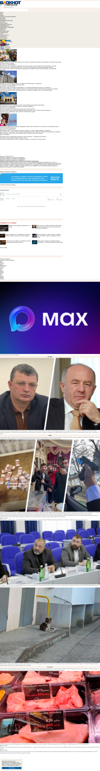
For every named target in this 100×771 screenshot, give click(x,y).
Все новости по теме (5, 64)
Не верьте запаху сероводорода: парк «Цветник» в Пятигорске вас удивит (17, 111)
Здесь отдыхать (4, 91)
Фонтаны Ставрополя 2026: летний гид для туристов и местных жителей (17, 109)
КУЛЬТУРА (2, 22)
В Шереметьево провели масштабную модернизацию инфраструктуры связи (83, 515)
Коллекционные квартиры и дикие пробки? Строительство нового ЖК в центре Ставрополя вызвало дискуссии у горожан (29, 88)
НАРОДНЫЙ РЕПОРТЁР (6, 24)
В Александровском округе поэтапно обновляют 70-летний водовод (75, 751)
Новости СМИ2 (3, 247)
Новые (2, 198)
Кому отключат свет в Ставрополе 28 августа (55, 670)
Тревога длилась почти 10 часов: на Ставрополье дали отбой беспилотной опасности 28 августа (66, 585)
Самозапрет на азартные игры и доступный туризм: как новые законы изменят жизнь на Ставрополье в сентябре (66, 663)
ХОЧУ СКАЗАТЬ (4, 37)
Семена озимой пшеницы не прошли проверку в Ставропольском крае (31, 670)
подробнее (11, 260)
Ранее (13, 198)
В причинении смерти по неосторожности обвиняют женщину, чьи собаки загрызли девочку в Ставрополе (25, 130)
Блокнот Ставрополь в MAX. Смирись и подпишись (9, 354)
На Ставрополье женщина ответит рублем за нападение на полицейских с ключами (18, 516)
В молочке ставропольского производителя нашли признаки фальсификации (47, 437)
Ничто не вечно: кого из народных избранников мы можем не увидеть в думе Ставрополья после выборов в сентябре (28, 66)
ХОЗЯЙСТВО (3, 36)
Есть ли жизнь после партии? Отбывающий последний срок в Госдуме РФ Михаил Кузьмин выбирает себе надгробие (28, 68)
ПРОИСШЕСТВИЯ (4, 31)
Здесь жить (2, 70)
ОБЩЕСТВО (3, 28)
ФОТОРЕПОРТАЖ (4, 35)
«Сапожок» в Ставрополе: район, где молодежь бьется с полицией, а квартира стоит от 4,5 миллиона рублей (26, 90)
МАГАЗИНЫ (7, 47)
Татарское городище (11, 184)
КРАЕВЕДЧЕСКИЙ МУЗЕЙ (6, 20)
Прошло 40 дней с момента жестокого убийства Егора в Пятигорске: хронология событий (21, 133)
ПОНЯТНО (12, 768)
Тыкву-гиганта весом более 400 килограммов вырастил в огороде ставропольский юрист (44, 438)
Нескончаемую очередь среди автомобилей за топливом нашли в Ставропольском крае (70, 512)
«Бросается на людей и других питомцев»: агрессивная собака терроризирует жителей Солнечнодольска (22, 663)
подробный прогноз (4, 260)
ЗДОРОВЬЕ (3, 18)
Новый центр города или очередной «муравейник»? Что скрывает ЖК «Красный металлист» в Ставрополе (25, 87)
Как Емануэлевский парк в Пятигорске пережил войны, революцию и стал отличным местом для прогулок (25, 110)
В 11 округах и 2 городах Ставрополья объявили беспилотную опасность (16, 668)
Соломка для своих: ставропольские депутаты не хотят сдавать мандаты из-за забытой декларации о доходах (26, 67)
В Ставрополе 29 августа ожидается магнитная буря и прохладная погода (16, 437)
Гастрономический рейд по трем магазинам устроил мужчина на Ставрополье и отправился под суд (36, 432)
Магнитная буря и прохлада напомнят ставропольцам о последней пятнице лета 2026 (48, 668)
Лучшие (8, 198)
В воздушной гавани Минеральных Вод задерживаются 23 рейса (54, 515)
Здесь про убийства (4, 113)
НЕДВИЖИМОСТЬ (4, 26)
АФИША (2, 15)
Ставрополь (3, 184)
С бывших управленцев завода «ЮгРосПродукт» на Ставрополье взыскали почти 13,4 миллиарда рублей (69, 744)
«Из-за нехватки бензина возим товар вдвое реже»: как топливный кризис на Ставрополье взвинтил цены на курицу (24, 744)
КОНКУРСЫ (3, 19)
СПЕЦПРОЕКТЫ (4, 32)
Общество (2, 156)
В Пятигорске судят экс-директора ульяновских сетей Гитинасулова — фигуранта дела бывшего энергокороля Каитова (24, 430)
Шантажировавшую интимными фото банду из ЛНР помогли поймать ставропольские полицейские (21, 515)
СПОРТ (1, 34)
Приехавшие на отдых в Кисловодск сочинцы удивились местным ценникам (50, 516)
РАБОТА (9, 40)
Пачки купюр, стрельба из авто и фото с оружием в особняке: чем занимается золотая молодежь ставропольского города (25, 512)
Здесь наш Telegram (5, 134)
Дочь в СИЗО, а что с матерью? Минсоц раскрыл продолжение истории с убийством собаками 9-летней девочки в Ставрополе (30, 131)
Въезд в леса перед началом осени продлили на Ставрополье (76, 437)
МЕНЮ (1, 12)
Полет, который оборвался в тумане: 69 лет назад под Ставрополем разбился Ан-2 (65, 430)
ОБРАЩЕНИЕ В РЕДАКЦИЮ (7, 27)
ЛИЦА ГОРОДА (3, 23)
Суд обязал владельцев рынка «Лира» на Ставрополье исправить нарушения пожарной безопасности (67, 519)
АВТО (1, 14)
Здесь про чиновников (5, 48)
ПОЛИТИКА (3, 30)
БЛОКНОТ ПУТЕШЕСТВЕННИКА (8, 16)
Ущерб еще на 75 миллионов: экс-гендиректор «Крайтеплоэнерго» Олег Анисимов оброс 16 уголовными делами (23, 585)
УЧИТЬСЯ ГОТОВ (8, 41)
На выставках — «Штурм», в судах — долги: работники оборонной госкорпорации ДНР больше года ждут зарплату (24, 519)
